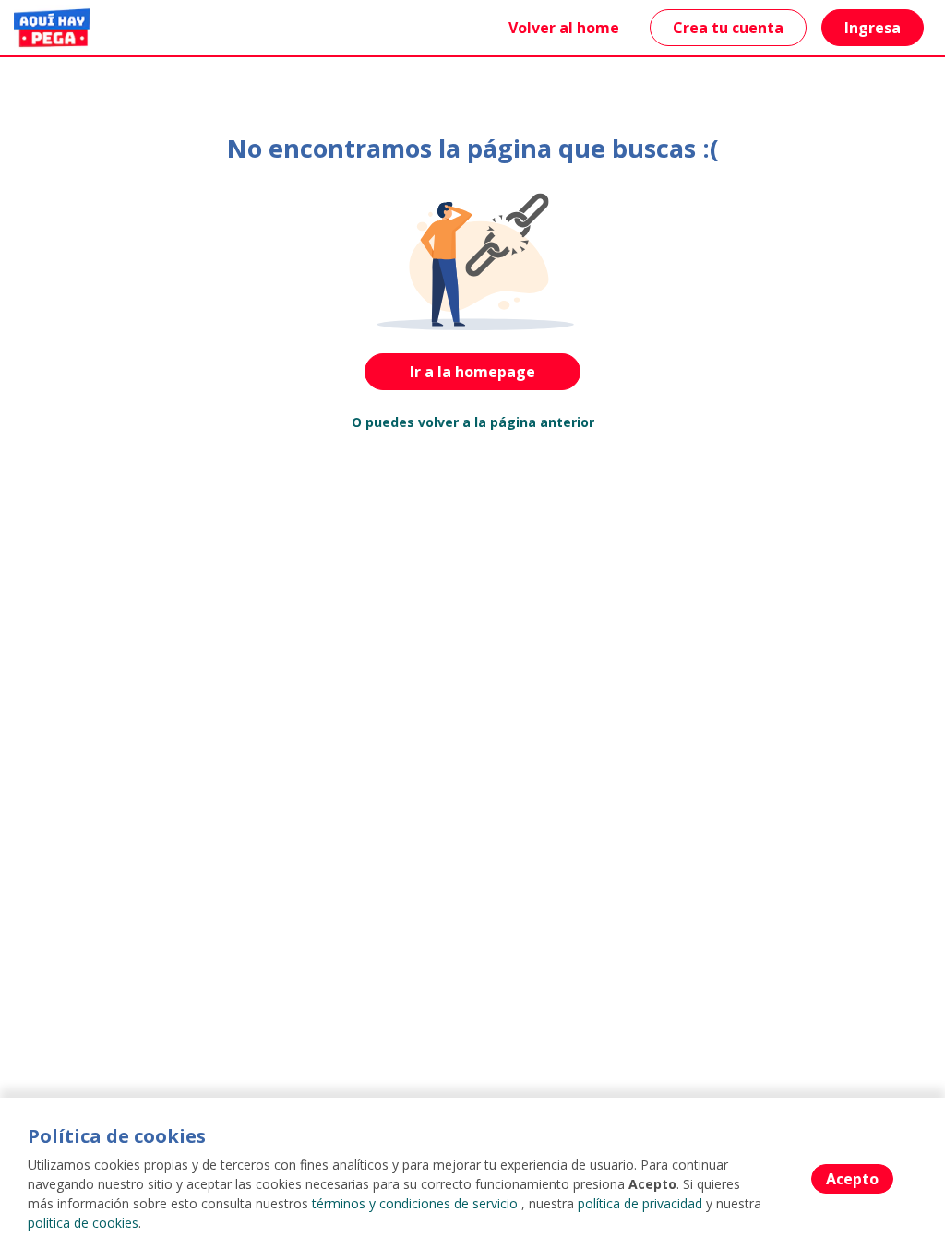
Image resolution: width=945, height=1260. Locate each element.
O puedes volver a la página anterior (473, 422)
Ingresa (872, 28)
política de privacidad (640, 1203)
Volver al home (563, 28)
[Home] (52, 28)
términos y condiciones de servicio (415, 1203)
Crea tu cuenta (728, 28)
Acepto (852, 1179)
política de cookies (83, 1222)
